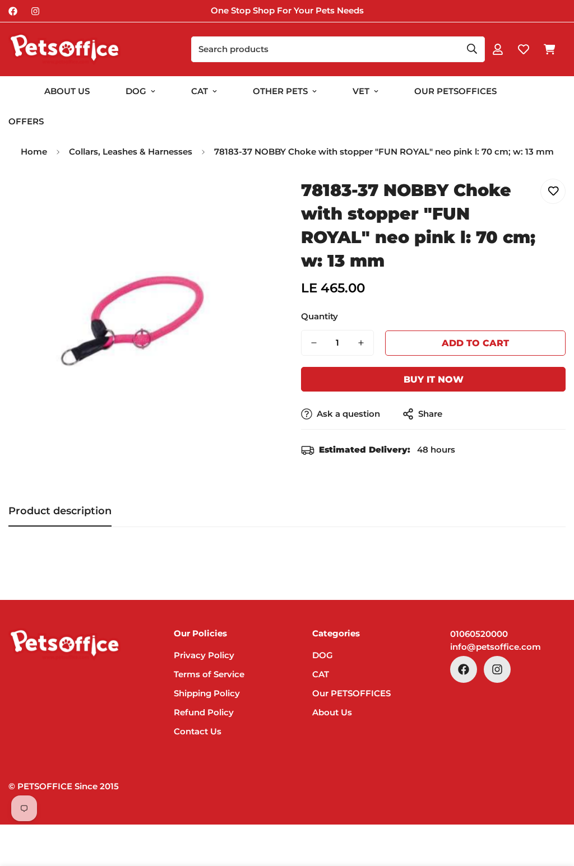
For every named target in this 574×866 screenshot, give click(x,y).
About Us (67, 91)
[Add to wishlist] (553, 191)
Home (34, 151)
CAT (199, 91)
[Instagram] (35, 11)
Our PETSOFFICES (351, 693)
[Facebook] (12, 11)
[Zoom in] (249, 199)
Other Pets (280, 91)
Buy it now (434, 379)
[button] (549, 49)
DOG (136, 91)
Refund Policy (204, 712)
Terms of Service (209, 674)
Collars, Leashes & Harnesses (130, 151)
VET (361, 91)
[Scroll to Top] (552, 805)
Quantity (319, 316)
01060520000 (479, 633)
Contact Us (197, 731)
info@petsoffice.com (495, 646)
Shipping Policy (207, 693)
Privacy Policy (204, 655)
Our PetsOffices (455, 91)
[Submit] (472, 48)
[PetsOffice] (64, 49)
